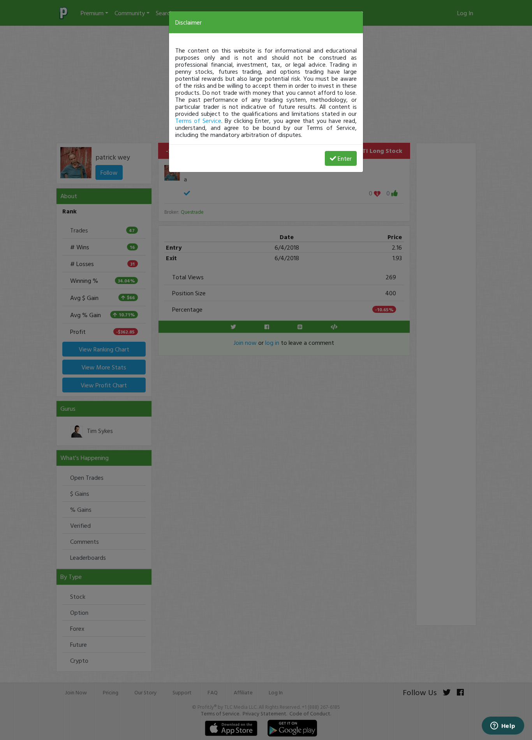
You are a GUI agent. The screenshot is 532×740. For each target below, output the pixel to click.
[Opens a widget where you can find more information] (502, 726)
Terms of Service (198, 120)
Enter (345, 158)
